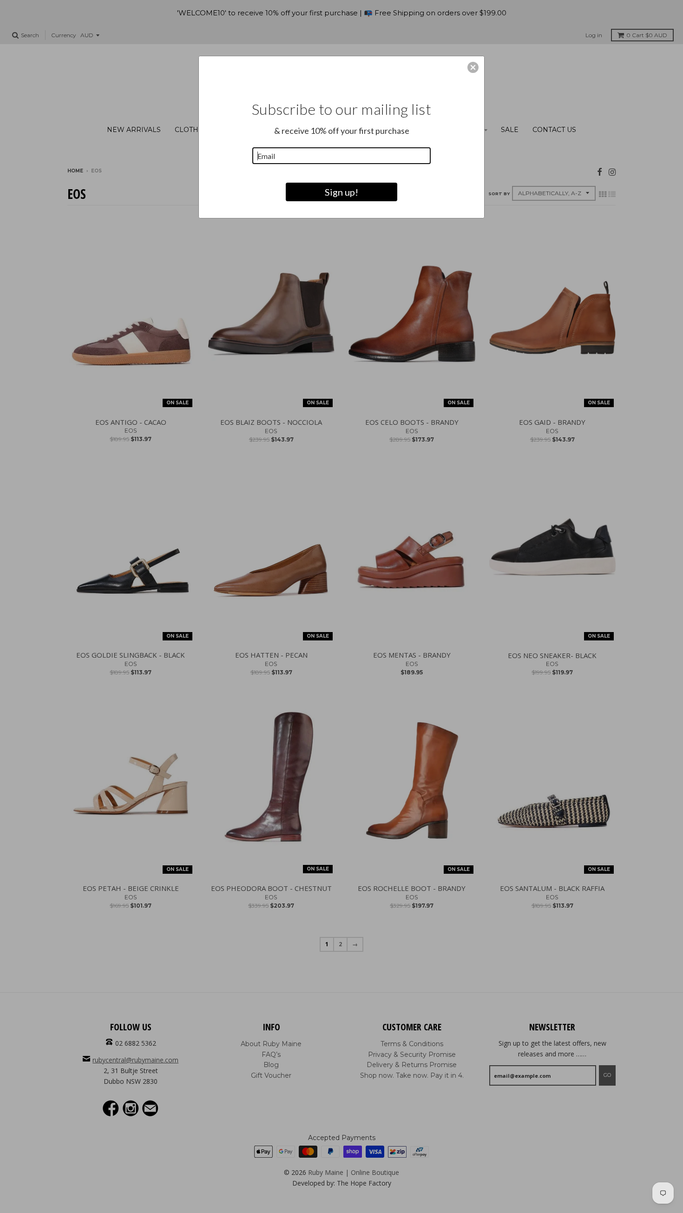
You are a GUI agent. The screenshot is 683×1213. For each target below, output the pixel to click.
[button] (473, 67)
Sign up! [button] (341, 192)
